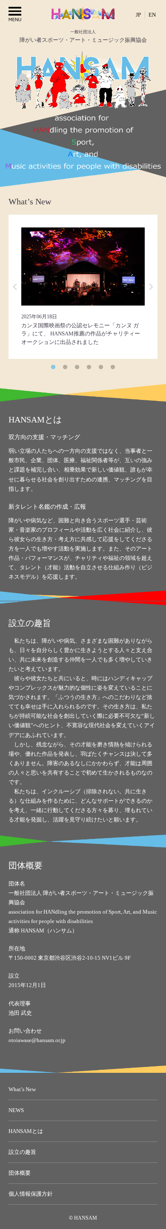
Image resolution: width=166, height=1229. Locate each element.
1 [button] (53, 367)
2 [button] (65, 367)
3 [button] (77, 367)
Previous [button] (15, 286)
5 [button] (101, 367)
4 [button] (89, 367)
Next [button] (151, 286)
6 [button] (113, 367)
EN (152, 15)
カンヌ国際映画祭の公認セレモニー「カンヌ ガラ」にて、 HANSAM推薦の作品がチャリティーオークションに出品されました (80, 333)
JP (138, 15)
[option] (83, 286)
